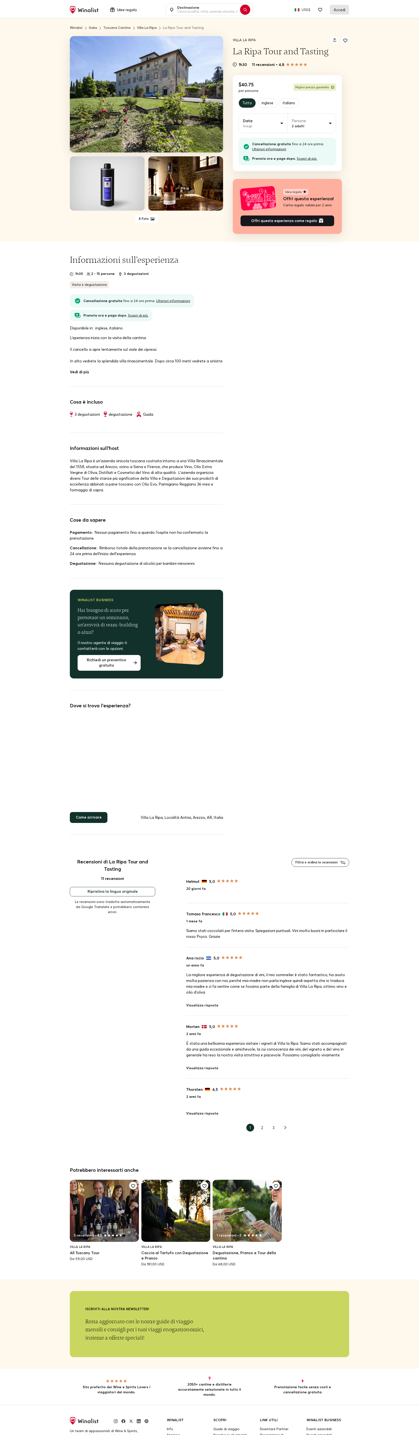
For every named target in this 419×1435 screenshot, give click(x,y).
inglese (269, 103)
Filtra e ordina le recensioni (314, 866)
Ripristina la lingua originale (112, 895)
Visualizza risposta (202, 1010)
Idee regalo (127, 9)
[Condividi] (334, 40)
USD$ (306, 10)
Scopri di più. (307, 159)
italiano (291, 103)
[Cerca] (247, 9)
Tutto (247, 103)
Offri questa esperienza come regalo (284, 222)
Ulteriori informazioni (269, 150)
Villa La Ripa (244, 40)
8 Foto (144, 219)
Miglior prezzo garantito (312, 87)
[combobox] (206, 10)
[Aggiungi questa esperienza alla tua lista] (345, 40)
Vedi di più (79, 373)
